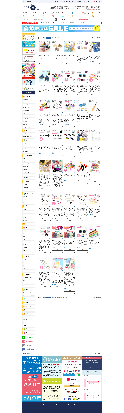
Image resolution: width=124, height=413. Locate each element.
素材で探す (26, 99)
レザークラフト (87, 16)
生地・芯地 (28, 96)
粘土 (27, 302)
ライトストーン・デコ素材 (29, 295)
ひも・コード (26, 214)
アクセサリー (47, 16)
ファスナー (26, 196)
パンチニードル (27, 250)
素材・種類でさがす (28, 136)
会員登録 (63, 1)
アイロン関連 (26, 163)
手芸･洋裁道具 (58, 12)
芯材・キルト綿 (27, 127)
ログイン (58, 1)
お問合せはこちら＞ (93, 360)
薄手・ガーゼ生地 (27, 113)
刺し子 (25, 247)
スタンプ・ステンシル (28, 316)
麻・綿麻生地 (26, 102)
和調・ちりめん (27, 121)
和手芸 (36, 16)
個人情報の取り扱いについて (49, 404)
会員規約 (71, 404)
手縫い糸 (26, 146)
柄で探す (26, 124)
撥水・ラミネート (27, 104)
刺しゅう (27, 16)
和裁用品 (26, 177)
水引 (25, 270)
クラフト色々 (97, 16)
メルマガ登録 (87, 1)
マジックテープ (27, 202)
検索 (67, 1)
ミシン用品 (26, 172)
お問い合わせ (78, 404)
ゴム (25, 209)
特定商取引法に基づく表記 (62, 404)
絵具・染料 (76, 16)
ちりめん (26, 259)
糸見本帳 (26, 151)
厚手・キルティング (28, 110)
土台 (25, 241)
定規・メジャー (27, 161)
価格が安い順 (54, 37)
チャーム (26, 285)
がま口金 (26, 187)
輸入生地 (37, 12)
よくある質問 (80, 1)
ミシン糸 (26, 143)
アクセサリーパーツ (28, 277)
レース (25, 217)
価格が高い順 (59, 37)
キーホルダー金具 (27, 283)
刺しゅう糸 (26, 148)
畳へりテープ (26, 265)
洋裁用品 (26, 175)
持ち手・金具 (67, 12)
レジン (66, 16)
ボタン (25, 199)
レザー (27, 310)
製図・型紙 (26, 166)
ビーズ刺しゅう (27, 253)
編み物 (27, 328)
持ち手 (25, 184)
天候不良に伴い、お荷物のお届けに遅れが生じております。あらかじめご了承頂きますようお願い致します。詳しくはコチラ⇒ (64, 22)
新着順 (44, 37)
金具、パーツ (26, 190)
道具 (25, 244)
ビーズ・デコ (57, 16)
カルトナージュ (97, 12)
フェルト (26, 319)
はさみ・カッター (27, 169)
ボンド (25, 325)
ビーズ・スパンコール (28, 292)
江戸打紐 (26, 268)
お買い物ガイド (73, 1)
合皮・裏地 (26, 118)
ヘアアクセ (26, 280)
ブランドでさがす (27, 133)
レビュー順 (65, 37)
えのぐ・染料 (28, 306)
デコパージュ (26, 322)
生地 (26, 12)
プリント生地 (26, 107)
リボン (25, 220)
